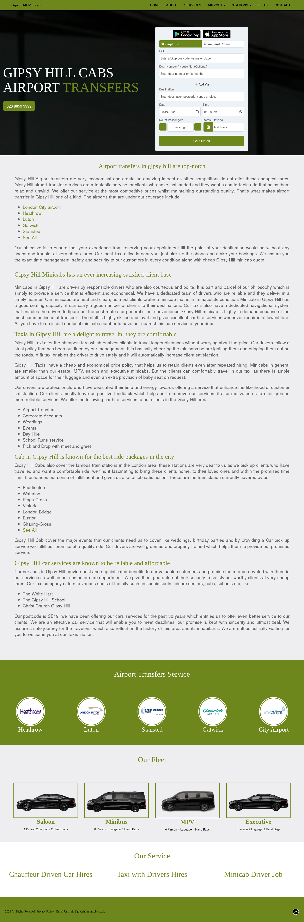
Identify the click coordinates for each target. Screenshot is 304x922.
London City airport (42, 207)
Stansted (31, 231)
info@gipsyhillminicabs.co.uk (87, 911)
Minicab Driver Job (253, 874)
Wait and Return (219, 44)
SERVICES (192, 5)
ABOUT (172, 5)
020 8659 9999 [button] (19, 106)
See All (30, 237)
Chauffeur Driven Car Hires (50, 874)
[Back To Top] (296, 911)
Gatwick (30, 225)
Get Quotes (201, 140)
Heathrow (32, 213)
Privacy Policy (45, 911)
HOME (155, 5)
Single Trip (173, 44)
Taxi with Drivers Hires (152, 874)
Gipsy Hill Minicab (26, 5)
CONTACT (282, 5)
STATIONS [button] (240, 5)
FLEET (262, 5)
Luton (28, 219)
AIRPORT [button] (216, 5)
